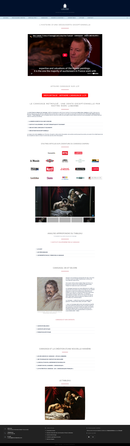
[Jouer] (65, 201)
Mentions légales (50, 439)
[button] (65, 121)
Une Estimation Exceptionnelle (38, 130)
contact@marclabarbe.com (14, 437)
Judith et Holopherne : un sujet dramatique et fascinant (47, 124)
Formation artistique (44, 332)
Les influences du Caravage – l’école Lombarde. (51, 356)
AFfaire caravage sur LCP (65, 86)
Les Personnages (42, 252)
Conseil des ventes (51, 430)
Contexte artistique (43, 329)
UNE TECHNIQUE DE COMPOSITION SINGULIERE (50, 359)
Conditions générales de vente (54, 437)
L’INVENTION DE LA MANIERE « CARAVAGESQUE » (50, 365)
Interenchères (111, 430)
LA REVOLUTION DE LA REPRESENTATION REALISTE (51, 362)
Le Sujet (39, 249)
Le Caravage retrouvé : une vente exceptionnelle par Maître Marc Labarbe (65, 105)
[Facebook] (89, 437)
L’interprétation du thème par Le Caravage (50, 255)
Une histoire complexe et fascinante (40, 127)
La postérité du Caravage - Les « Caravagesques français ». (55, 368)
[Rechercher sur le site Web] (127, 18)
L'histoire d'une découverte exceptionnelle (65, 25)
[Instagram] (93, 437)
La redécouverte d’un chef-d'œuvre (40, 121)
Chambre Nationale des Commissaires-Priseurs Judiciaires (60, 432)
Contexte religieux (43, 326)
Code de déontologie (51, 434)
